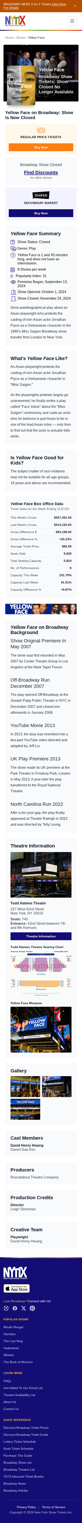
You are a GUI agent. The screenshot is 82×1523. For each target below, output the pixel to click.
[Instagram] (6, 1308)
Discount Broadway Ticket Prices (26, 1427)
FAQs (7, 1381)
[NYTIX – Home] (15, 21)
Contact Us (11, 1409)
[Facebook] (14, 1308)
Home (9, 37)
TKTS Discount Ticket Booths (23, 1476)
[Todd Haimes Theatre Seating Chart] (41, 973)
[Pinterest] (32, 1308)
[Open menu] (72, 21)
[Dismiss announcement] (75, 6)
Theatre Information (41, 936)
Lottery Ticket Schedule (19, 1441)
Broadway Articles (15, 1490)
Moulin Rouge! (13, 1327)
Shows (20, 37)
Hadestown (11, 1348)
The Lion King (13, 1341)
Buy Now (41, 147)
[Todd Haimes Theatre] (41, 875)
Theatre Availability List (19, 1395)
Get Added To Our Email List (23, 1388)
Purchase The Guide (17, 1455)
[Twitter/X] (23, 1308)
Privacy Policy (26, 1507)
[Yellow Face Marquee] (41, 1029)
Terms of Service (53, 1507)
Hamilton (9, 1334)
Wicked (8, 1355)
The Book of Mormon (18, 1362)
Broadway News (14, 1483)
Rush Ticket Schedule (18, 1448)
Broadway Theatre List (19, 1469)
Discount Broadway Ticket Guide (25, 1434)
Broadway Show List (17, 1462)
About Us (9, 1402)
